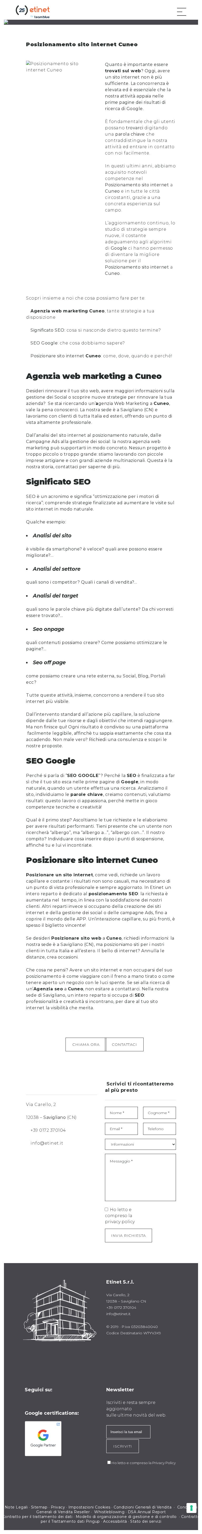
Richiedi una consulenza (116, 739)
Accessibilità (115, 1521)
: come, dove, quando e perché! (102, 355)
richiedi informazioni (145, 938)
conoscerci (66, 409)
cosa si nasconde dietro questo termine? (96, 330)
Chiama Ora (85, 1044)
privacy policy (120, 1221)
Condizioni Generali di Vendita (143, 1507)
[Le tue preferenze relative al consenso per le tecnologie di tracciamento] (191, 1508)
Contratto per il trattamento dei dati (37, 1516)
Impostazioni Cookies (89, 1507)
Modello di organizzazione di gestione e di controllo (126, 1516)
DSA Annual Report (147, 1512)
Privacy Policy (164, 1463)
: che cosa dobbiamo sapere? (78, 343)
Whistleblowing (109, 1512)
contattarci (127, 988)
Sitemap (39, 1507)
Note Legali (16, 1507)
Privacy (58, 1507)
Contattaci (124, 1044)
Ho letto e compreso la (120, 1215)
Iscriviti (122, 1446)
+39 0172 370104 (48, 1130)
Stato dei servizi (145, 1521)
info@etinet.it (47, 1143)
